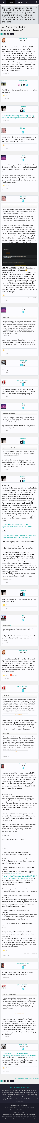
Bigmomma (23, 38)
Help (23, 1112)
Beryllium (16, 1112)
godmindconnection (22, 380)
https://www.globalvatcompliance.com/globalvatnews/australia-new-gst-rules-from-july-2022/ (19, 536)
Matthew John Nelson (23, 764)
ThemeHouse (30, 1107)
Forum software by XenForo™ (19, 1105)
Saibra (23, 156)
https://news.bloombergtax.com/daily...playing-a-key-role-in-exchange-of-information (19, 116)
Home (3, 2)
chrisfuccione (23, 81)
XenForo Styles (26, 1110)
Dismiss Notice (37, 7)
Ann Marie (22, 616)
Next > (12, 34)
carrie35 (23, 106)
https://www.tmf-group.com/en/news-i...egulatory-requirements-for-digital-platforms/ (19, 1054)
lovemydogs (23, 1044)
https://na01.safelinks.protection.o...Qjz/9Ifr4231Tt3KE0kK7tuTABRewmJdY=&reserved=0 (19, 877)
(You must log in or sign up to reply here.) (26, 1078)
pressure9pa (23, 361)
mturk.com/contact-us (16, 874)
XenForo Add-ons (15, 1110)
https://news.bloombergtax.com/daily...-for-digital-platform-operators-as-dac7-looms (17, 525)
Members (19, 2)
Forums (10, 2)
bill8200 (22, 128)
